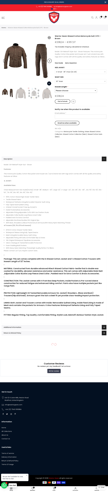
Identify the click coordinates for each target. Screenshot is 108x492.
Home (4, 28)
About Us (5, 435)
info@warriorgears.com (13, 405)
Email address (60, 113)
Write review (54, 371)
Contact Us (6, 439)
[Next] (49, 61)
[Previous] (5, 61)
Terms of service (8, 453)
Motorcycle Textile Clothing (74, 132)
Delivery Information (9, 457)
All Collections (7, 431)
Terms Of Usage (8, 464)
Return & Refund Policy (10, 461)
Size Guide (59, 63)
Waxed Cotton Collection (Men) (75, 134)
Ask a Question (71, 63)
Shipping (68, 47)
